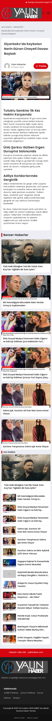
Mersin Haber (19, 718)
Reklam (7, 697)
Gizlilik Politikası (11, 692)
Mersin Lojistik (32, 718)
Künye (40, 692)
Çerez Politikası (27, 692)
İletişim (16, 697)
